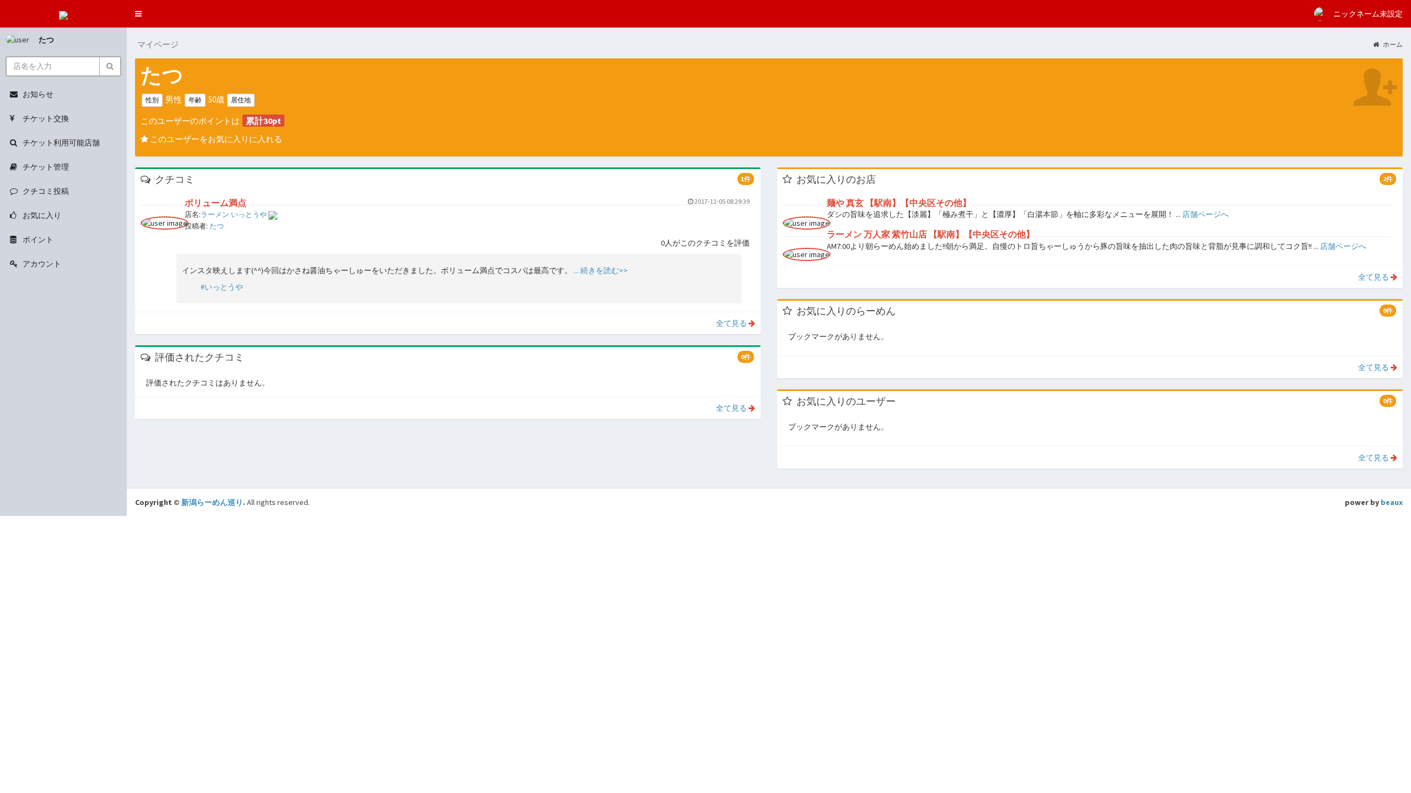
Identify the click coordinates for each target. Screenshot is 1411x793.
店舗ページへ (1205, 214)
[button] (138, 14)
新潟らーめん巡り (212, 502)
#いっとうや (222, 287)
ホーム (1392, 44)
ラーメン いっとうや (234, 214)
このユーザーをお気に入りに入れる (215, 139)
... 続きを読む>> (600, 270)
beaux (1392, 502)
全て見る (731, 323)
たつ (46, 40)
